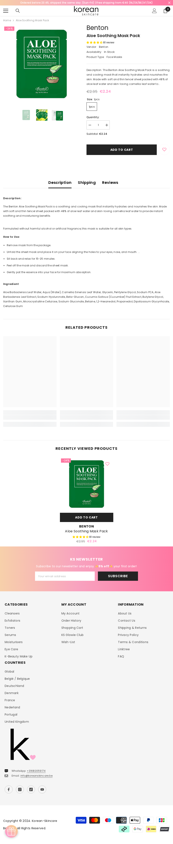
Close (169, 2)
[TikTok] (31, 789)
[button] (94, 42)
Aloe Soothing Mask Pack (86, 531)
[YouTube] (42, 789)
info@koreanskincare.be (36, 775)
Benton (97, 27)
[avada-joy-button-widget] (11, 831)
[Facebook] (9, 789)
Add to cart (121, 150)
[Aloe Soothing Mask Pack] (86, 484)
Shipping (87, 182)
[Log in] (154, 10)
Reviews (110, 182)
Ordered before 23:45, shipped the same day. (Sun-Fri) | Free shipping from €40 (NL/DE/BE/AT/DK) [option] (86, 2)
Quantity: (92, 117)
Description (60, 182)
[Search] (17, 10)
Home (7, 20)
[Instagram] (20, 789)
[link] (30, 417)
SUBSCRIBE (118, 576)
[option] (41, 63)
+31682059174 (36, 771)
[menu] (5, 10)
